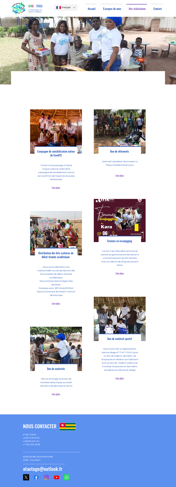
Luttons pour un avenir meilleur (35, 11)
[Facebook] (36, 477)
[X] (26, 477)
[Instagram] (46, 477)
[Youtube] (56, 477)
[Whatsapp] (67, 477)
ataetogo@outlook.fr (42, 468)
